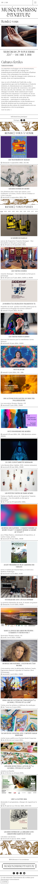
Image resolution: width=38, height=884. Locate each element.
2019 (25, 211)
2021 (21, 211)
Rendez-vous (9, 21)
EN (6, 2)
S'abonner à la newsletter (20, 859)
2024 (9, 211)
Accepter (4, 882)
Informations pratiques (19, 116)
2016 (36, 211)
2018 (28, 211)
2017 (32, 211)
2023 (13, 211)
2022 (17, 211)
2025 (5, 211)
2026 (1, 211)
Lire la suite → (6, 110)
